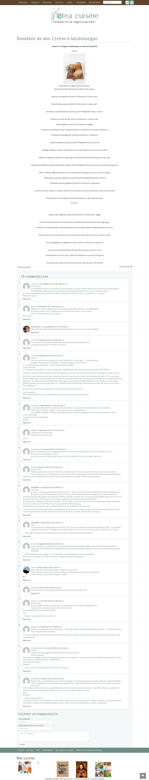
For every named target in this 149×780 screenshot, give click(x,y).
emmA (33, 430)
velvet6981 (35, 487)
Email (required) (30, 725)
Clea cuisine (67, 779)
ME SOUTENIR (94, 2)
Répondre (27, 299)
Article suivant (125, 266)
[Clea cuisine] (74, 15)
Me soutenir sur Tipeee (64, 750)
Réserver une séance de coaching (89, 750)
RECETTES (47, 2)
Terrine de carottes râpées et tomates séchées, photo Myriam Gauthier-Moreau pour (74, 191)
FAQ (38, 750)
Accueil (20, 750)
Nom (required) (24, 719)
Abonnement (48, 750)
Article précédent (25, 267)
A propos (29, 750)
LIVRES (70, 2)
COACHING (22, 2)
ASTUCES (59, 2)
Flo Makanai (35, 327)
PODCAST (35, 2)
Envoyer (22, 744)
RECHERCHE (81, 2)
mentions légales (97, 779)
